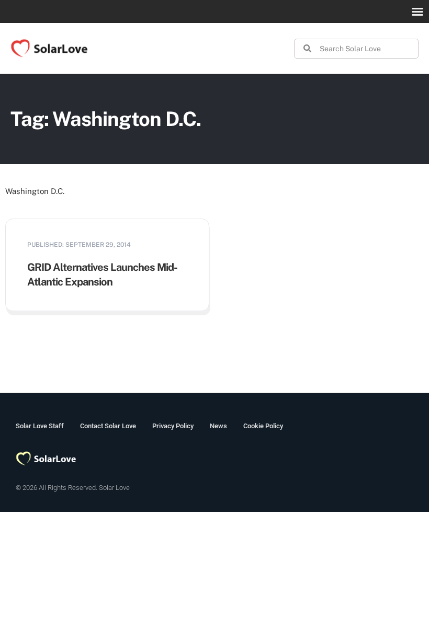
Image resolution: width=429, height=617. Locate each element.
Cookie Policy (263, 426)
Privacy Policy (173, 426)
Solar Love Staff (40, 426)
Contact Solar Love (108, 426)
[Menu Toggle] (417, 11)
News (218, 426)
